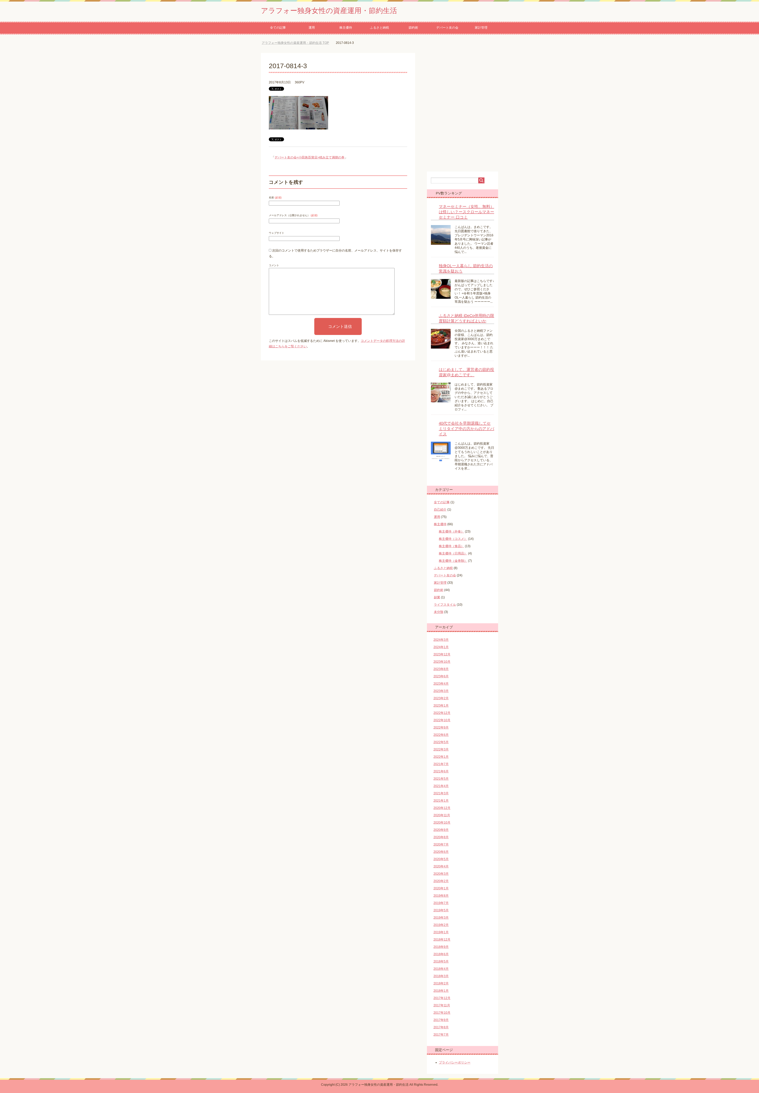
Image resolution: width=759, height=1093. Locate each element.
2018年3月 (441, 976)
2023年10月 (441, 661)
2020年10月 (441, 822)
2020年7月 (441, 844)
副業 (437, 597)
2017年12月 (441, 998)
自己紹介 (440, 509)
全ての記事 (278, 27)
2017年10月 (441, 1012)
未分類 (438, 612)
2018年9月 (441, 947)
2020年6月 (441, 851)
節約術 (413, 27)
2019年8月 (441, 895)
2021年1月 (441, 800)
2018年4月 (441, 968)
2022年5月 (441, 742)
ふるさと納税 (379, 27)
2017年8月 (441, 1027)
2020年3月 (441, 873)
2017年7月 (441, 1034)
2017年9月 (441, 1020)
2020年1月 (441, 888)
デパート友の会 (447, 27)
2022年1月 (441, 756)
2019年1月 (441, 932)
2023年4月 (441, 683)
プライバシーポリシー (454, 1062)
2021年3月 (441, 793)
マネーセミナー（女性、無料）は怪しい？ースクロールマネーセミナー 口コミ (466, 211)
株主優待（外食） (451, 531)
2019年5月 (441, 910)
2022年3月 (441, 749)
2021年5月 (441, 778)
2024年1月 (441, 647)
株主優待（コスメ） (453, 538)
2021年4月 (441, 786)
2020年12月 (441, 808)
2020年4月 (441, 866)
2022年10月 (441, 720)
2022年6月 (441, 735)
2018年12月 (441, 939)
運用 (312, 27)
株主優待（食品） (451, 546)
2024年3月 (441, 639)
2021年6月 (441, 771)
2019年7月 (441, 903)
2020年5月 (441, 859)
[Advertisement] (379, 425)
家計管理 (481, 27)
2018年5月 (441, 961)
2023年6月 (441, 676)
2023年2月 (441, 698)
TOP (298, 42)
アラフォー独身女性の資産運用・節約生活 (329, 11)
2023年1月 (441, 705)
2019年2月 (441, 925)
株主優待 (345, 27)
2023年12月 (441, 654)
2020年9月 (441, 830)
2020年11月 (441, 815)
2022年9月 (441, 727)
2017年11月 (441, 1005)
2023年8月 (441, 669)
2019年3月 (441, 917)
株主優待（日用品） (453, 553)
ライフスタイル (445, 604)
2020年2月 (441, 881)
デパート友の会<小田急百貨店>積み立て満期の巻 (310, 157)
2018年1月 (441, 990)
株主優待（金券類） (453, 560)
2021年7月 (441, 764)
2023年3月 (441, 691)
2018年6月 (441, 954)
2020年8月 (441, 837)
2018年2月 (441, 983)
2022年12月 (441, 713)
